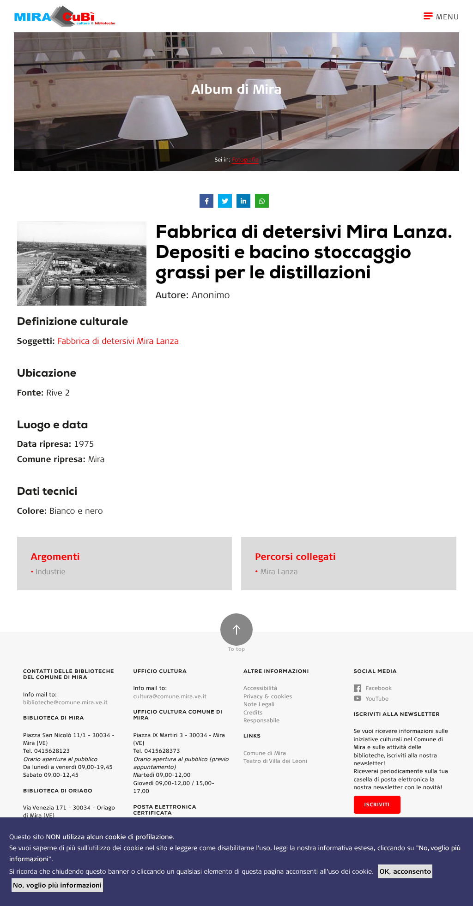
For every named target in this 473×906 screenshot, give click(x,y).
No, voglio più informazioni (57, 885)
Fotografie (245, 159)
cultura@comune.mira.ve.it (170, 696)
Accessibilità (260, 687)
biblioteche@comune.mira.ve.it (65, 702)
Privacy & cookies (267, 696)
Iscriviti (377, 804)
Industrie (50, 571)
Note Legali (258, 704)
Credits (253, 712)
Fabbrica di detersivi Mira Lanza (118, 340)
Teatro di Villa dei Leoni (275, 760)
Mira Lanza (279, 571)
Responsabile (261, 720)
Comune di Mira (264, 753)
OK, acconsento (405, 871)
